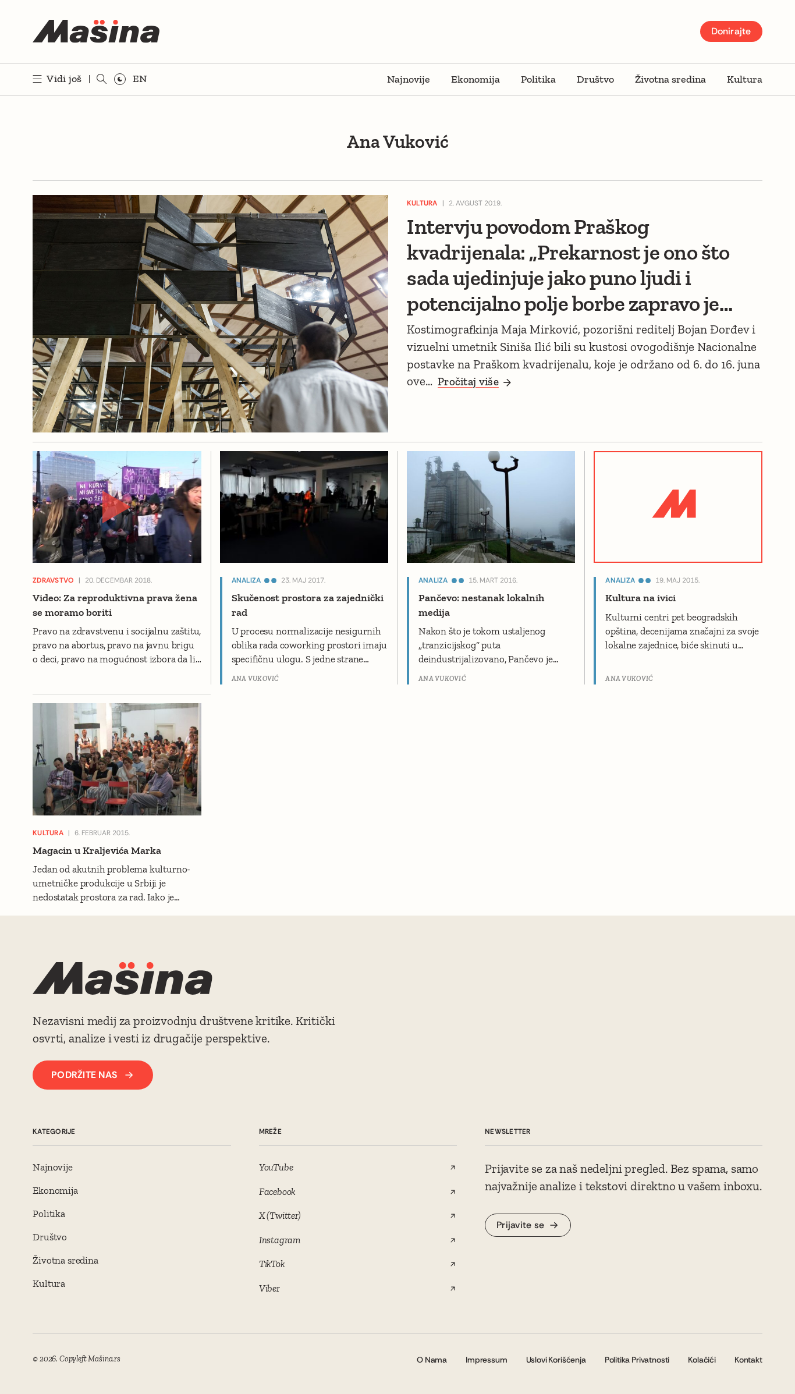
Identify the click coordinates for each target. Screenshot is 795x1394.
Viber (269, 1288)
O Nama (432, 1359)
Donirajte (731, 31)
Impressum (486, 1359)
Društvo (595, 79)
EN (140, 78)
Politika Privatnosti (637, 1359)
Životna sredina (670, 79)
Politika (538, 79)
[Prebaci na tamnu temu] (120, 79)
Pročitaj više (468, 381)
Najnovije (408, 79)
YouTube (276, 1167)
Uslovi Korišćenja (556, 1359)
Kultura (744, 79)
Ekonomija (475, 79)
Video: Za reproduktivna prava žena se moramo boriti (115, 604)
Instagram (279, 1240)
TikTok (272, 1263)
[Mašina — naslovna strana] (96, 31)
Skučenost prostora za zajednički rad (308, 604)
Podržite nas (84, 1075)
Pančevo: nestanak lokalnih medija (481, 604)
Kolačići (702, 1359)
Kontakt (748, 1359)
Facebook (277, 1191)
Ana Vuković (255, 679)
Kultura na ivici (640, 597)
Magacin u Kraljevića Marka (97, 850)
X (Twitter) (280, 1215)
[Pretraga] (102, 79)
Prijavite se (520, 1225)
